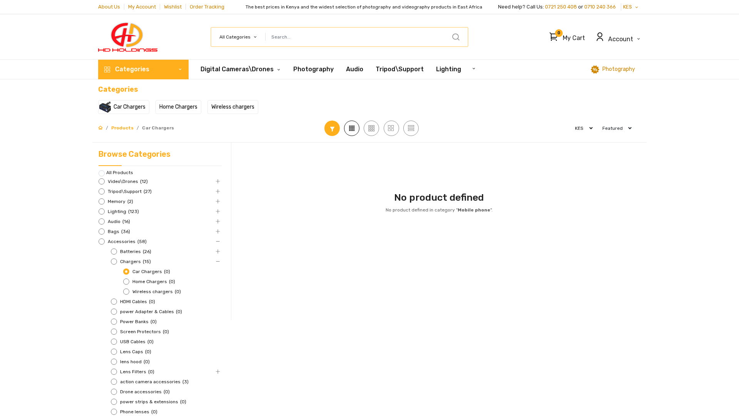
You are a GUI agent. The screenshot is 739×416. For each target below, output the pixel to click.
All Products (119, 172)
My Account (142, 7)
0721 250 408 (561, 7)
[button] (565, 37)
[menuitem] (313, 69)
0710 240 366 (600, 7)
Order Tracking (207, 7)
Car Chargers (158, 128)
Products (122, 128)
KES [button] (628, 7)
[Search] (456, 37)
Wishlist (173, 7)
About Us (109, 7)
